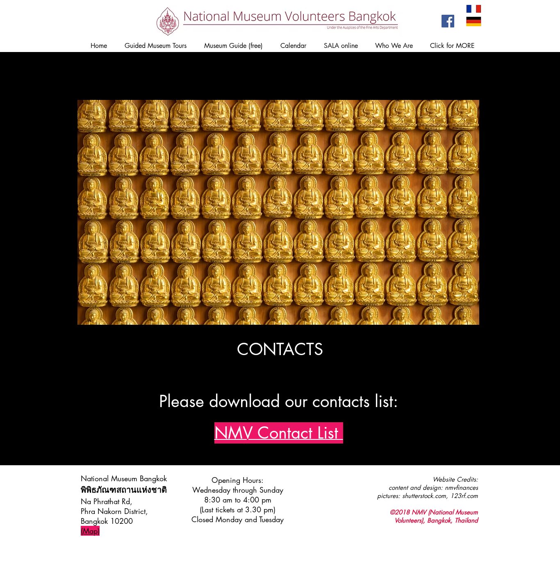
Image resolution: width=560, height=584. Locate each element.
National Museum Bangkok (124, 478)
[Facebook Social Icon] (448, 21)
